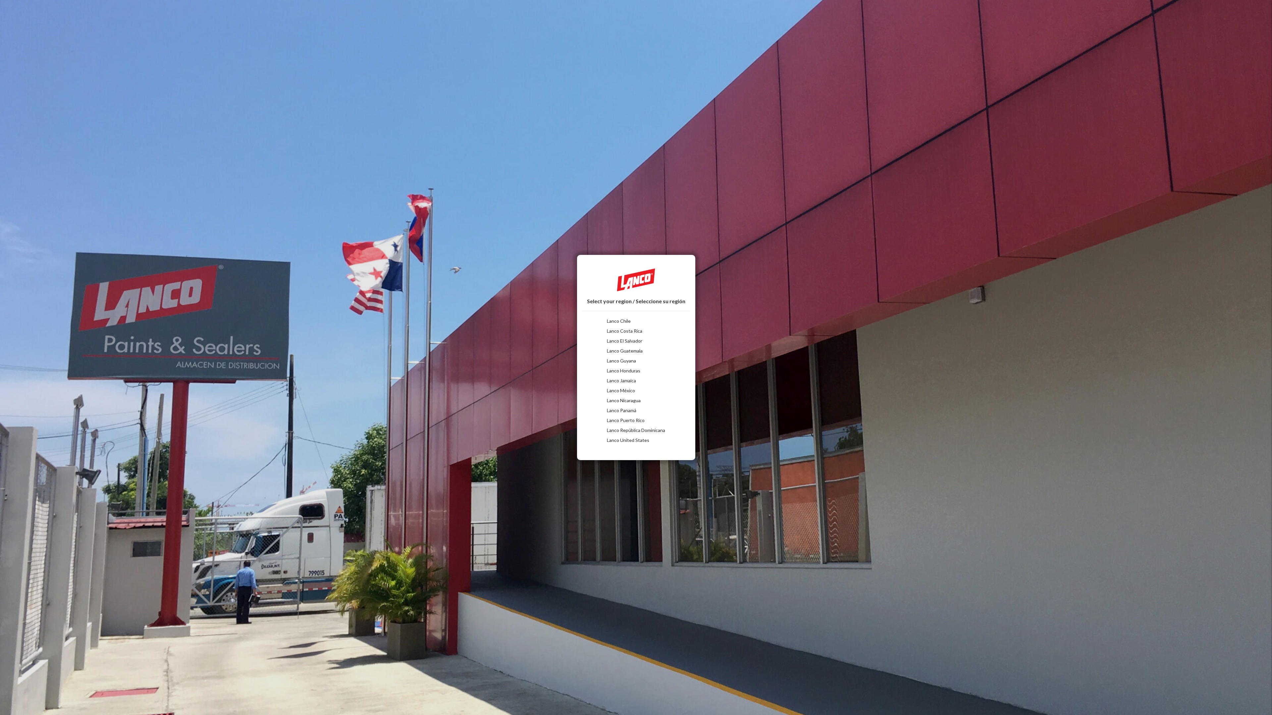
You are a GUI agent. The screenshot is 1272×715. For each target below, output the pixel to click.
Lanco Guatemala (625, 351)
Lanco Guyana (621, 360)
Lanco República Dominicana (636, 430)
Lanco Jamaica (621, 380)
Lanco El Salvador (624, 341)
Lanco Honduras (623, 370)
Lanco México (621, 390)
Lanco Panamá (621, 410)
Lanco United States (628, 440)
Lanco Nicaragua (624, 400)
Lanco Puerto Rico (626, 420)
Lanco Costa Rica (624, 331)
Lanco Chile (619, 321)
